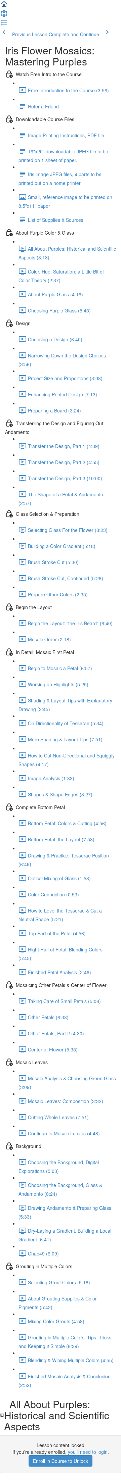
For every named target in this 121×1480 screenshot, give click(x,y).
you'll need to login (88, 1451)
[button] (4, 6)
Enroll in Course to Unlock (60, 1461)
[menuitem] (4, 15)
